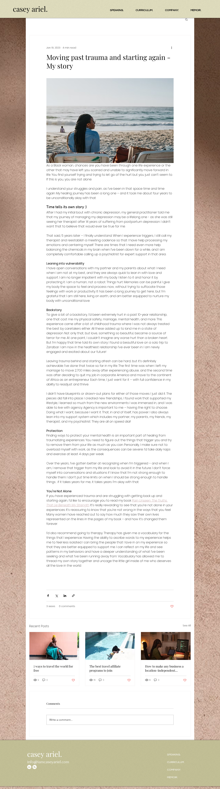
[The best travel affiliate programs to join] (110, 646)
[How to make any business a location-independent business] (166, 646)
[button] (186, 19)
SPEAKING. (174, 754)
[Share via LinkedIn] (65, 595)
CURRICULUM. (175, 762)
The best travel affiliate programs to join (105, 668)
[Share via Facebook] (48, 595)
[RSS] (34, 767)
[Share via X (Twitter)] (56, 595)
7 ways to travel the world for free (53, 668)
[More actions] (171, 48)
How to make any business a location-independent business (164, 668)
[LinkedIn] (29, 767)
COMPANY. (174, 769)
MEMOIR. (172, 777)
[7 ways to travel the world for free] (54, 646)
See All (187, 625)
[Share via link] (73, 595)
